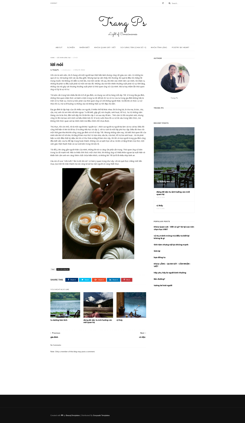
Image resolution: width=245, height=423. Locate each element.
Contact (53, 3)
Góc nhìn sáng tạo (64, 57)
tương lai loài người (163, 285)
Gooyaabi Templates (101, 415)
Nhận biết (84, 47)
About (59, 47)
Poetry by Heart (180, 47)
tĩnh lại (157, 251)
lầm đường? (159, 279)
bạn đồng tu (160, 257)
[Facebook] (162, 3)
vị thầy (119, 320)
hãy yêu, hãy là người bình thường (170, 272)
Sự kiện (71, 47)
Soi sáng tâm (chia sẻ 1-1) (133, 47)
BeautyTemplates (73, 415)
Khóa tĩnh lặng (159, 47)
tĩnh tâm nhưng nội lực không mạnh (171, 244)
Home (52, 57)
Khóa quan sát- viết (105, 47)
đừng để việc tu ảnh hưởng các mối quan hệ (97, 321)
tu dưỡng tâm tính (58, 320)
